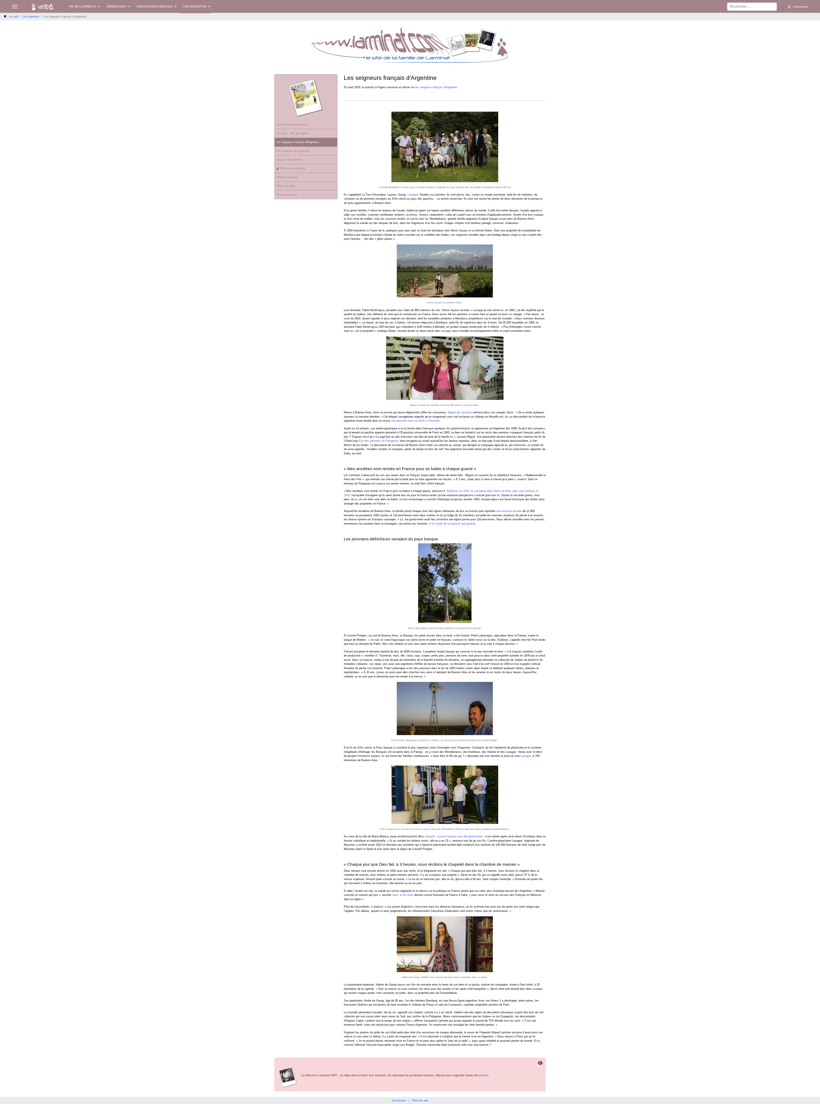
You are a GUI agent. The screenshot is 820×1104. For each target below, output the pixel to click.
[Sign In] (798, 6)
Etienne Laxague (286, 177)
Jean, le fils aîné (402, 894)
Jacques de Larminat (289, 159)
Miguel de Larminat (459, 412)
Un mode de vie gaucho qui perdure (453, 523)
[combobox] (752, 7)
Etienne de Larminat (292, 168)
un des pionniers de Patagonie (379, 440)
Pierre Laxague (285, 185)
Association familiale (154, 6)
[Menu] (15, 6)
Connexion (399, 1100)
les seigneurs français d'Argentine (436, 87)
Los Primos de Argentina (291, 124)
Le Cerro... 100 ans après (292, 133)
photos (483, 1075)
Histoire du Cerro (286, 194)
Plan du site (420, 1100)
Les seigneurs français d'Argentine (297, 142)
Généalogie (116, 6)
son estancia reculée (509, 511)
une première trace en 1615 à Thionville (415, 420)
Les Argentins (194, 6)
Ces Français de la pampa (292, 150)
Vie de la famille (82, 6)
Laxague (413, 194)
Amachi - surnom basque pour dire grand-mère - (454, 836)
